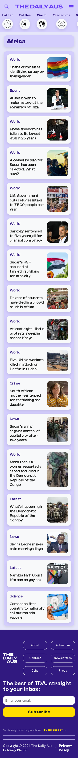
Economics (61, 15)
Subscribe (39, 712)
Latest (7, 15)
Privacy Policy (65, 748)
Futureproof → (55, 730)
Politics (25, 15)
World (42, 15)
